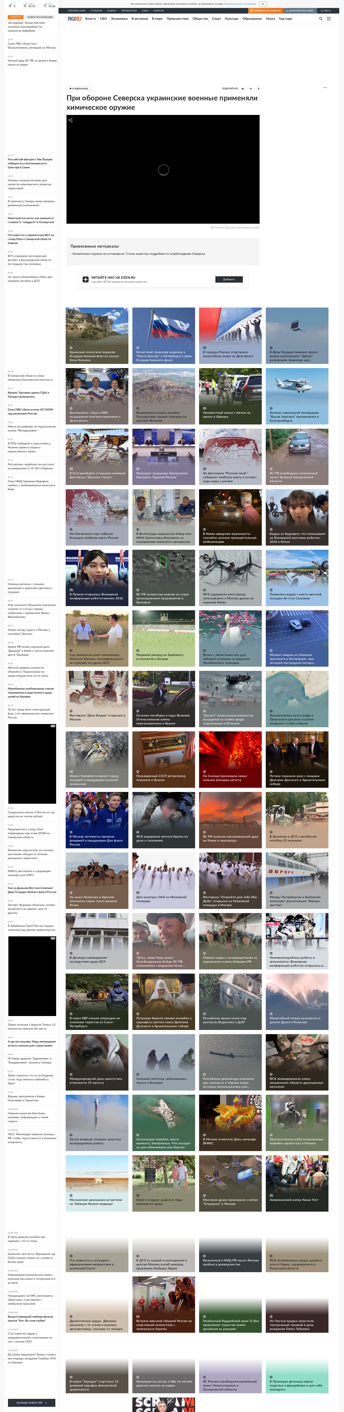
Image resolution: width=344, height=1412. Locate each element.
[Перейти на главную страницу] (74, 19)
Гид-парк (285, 18)
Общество (200, 18)
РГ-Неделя (96, 11)
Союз (145, 11)
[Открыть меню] (329, 19)
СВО (103, 18)
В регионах (140, 18)
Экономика (119, 18)
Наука (270, 18)
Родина (111, 11)
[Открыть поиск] (321, 19)
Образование (252, 18)
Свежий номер (77, 11)
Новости (158, 11)
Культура (231, 18)
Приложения (129, 11)
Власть (90, 18)
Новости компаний (39, 17)
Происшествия (178, 18)
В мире (157, 18)
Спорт (216, 18)
